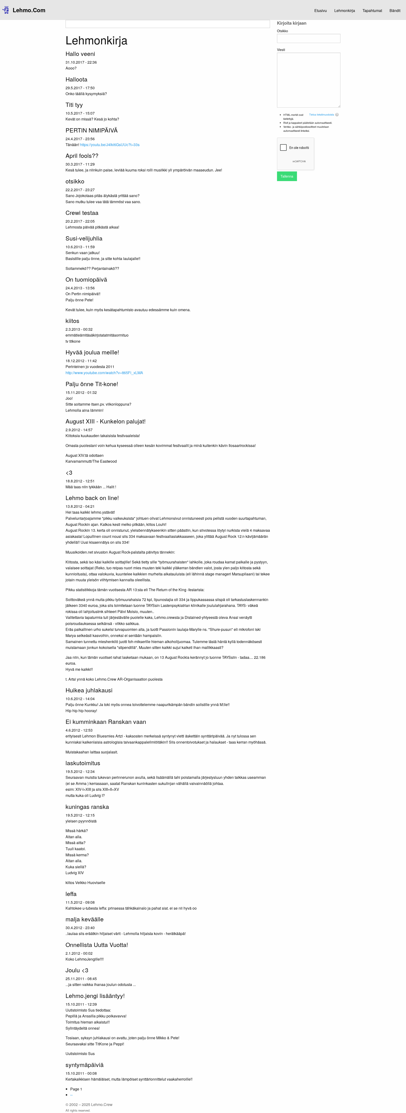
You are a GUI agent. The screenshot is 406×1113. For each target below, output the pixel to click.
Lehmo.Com (29, 10)
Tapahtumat (372, 10)
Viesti (281, 49)
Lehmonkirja (344, 10)
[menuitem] (27, 10)
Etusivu (320, 10)
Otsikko (282, 30)
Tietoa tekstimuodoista (321, 114)
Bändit (395, 10)
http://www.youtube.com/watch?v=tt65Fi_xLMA (104, 372)
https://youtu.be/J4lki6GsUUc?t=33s (110, 144)
